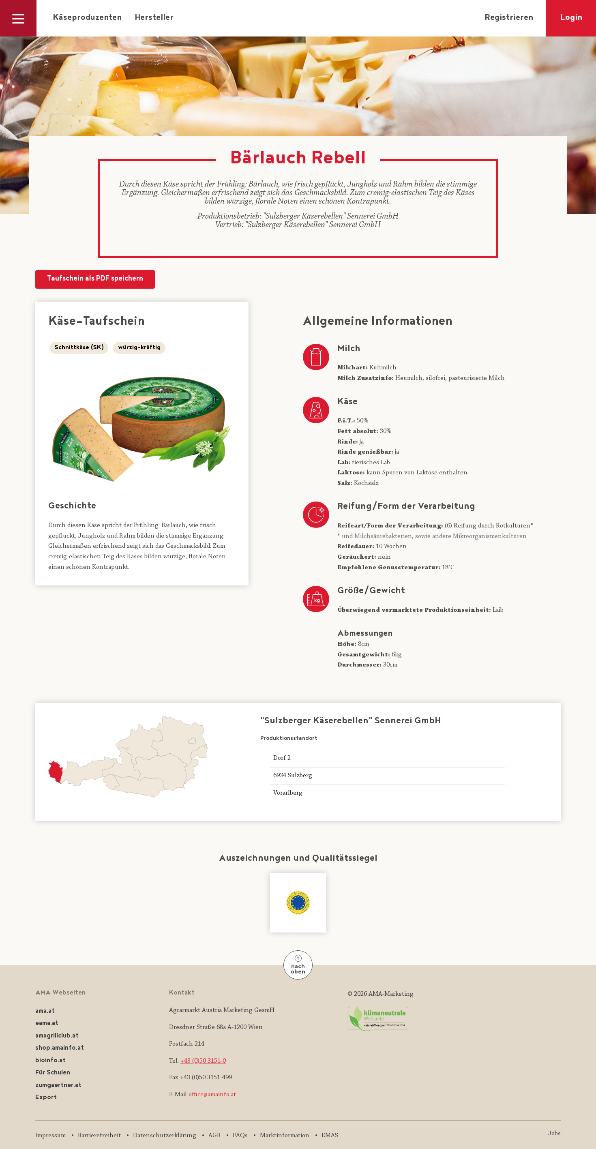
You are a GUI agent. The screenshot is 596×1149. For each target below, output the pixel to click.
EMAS (330, 1135)
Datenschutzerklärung (164, 1135)
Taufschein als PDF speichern (95, 279)
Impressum (50, 1135)
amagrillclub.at (57, 1036)
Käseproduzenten (87, 18)
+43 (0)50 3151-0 (203, 1061)
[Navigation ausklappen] (18, 18)
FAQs (240, 1135)
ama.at (45, 1011)
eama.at (46, 1023)
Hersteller (154, 18)
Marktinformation (284, 1135)
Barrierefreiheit (99, 1135)
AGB (214, 1135)
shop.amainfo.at (59, 1048)
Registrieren (509, 18)
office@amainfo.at (212, 1094)
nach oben (298, 969)
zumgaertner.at (58, 1085)
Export (46, 1097)
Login (571, 18)
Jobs (554, 1133)
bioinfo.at (50, 1061)
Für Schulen (52, 1073)
